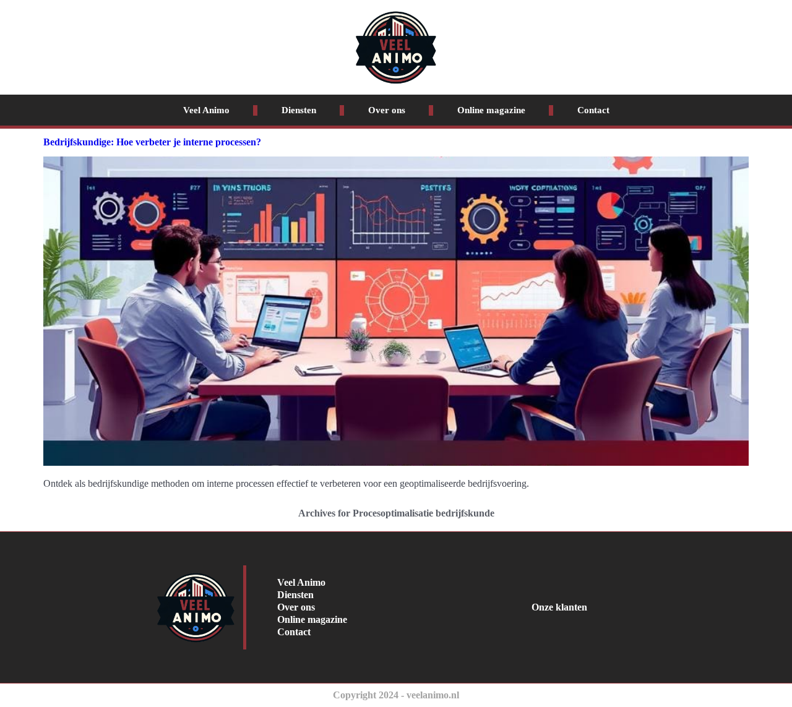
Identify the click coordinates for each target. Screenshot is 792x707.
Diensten (299, 110)
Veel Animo (206, 110)
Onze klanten (559, 607)
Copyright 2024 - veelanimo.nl (396, 695)
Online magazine (491, 110)
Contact (593, 110)
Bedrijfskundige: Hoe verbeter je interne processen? (152, 142)
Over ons (386, 110)
